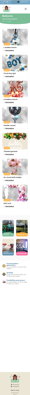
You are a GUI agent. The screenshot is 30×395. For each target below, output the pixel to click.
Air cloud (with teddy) (13, 177)
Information (9, 50)
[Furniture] (22, 236)
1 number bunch (10, 47)
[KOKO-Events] (6, 11)
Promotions (15, 393)
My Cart (15, 1)
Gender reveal (10, 125)
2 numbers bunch (11, 99)
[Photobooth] (22, 255)
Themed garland (10, 151)
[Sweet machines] (8, 255)
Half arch (7, 203)
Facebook (16, 384)
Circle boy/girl (10, 73)
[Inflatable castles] (8, 236)
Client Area (24, 1)
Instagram (16, 386)
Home (3, 21)
